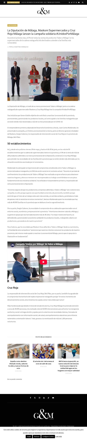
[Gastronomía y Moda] (43, 10)
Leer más (58, 436)
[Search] (82, 2)
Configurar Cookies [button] (48, 436)
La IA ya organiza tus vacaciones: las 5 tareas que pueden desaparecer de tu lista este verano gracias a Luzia (41, 2)
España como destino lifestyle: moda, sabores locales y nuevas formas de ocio (18, 364)
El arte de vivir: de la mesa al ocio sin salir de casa (43, 362)
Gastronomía (12, 25)
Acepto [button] (29, 436)
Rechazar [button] (36, 436)
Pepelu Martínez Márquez (18, 47)
